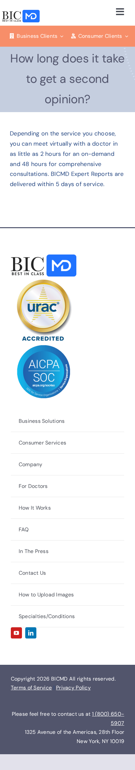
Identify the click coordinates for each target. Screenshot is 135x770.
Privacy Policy (73, 687)
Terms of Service (31, 687)
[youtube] (16, 632)
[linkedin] (30, 632)
